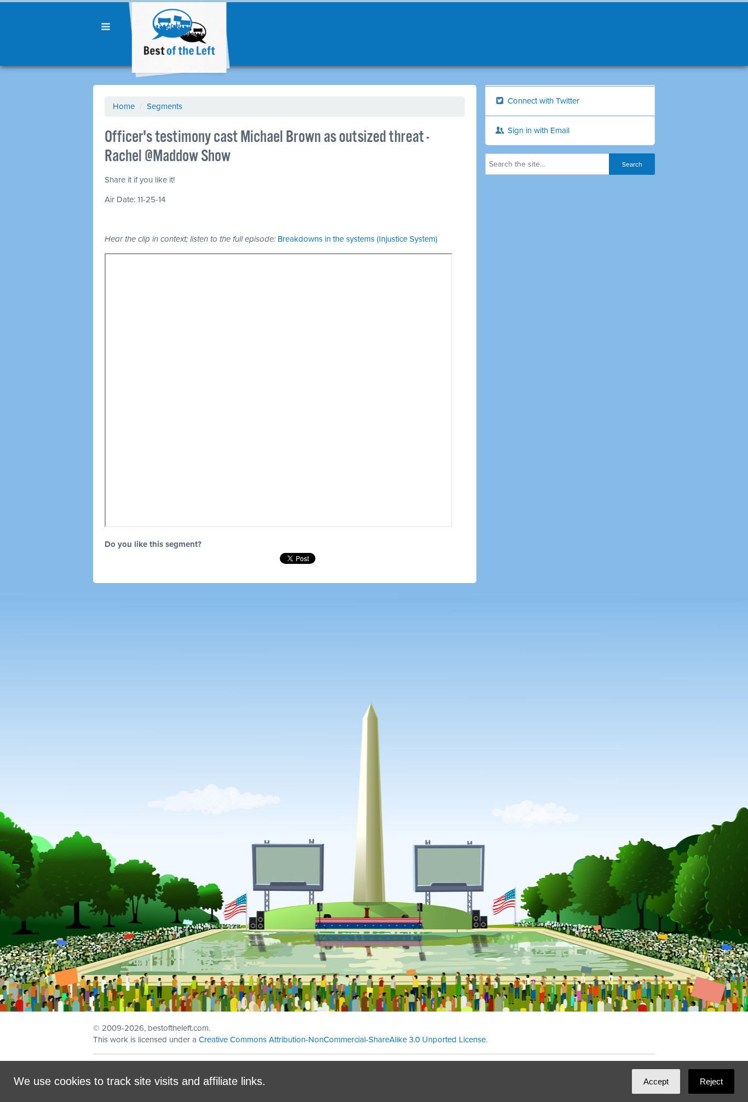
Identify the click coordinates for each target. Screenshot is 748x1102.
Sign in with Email (537, 130)
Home (124, 106)
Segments (164, 106)
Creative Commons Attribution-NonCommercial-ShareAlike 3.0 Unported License (342, 1039)
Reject (711, 1081)
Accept (656, 1081)
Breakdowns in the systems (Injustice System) (358, 239)
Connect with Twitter (542, 101)
